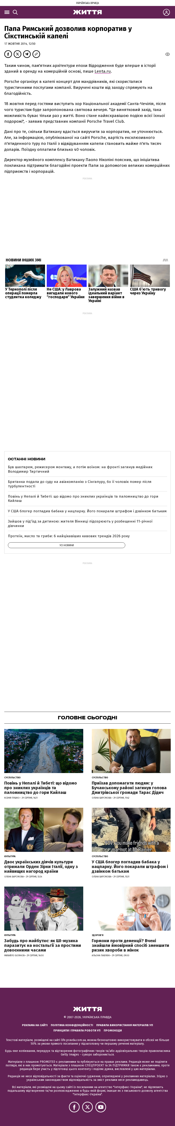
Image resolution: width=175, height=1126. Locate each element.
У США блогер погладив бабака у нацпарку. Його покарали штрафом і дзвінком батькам (87, 511)
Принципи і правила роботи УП (77, 1030)
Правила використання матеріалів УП (124, 1025)
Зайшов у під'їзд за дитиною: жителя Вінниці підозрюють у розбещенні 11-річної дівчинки (80, 523)
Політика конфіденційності (72, 1025)
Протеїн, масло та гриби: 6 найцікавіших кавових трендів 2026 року (69, 536)
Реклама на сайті (35, 1025)
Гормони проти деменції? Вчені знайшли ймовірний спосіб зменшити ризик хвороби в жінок (130, 945)
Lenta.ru (103, 71)
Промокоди (113, 1030)
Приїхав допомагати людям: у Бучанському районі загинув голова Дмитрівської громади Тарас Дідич (129, 787)
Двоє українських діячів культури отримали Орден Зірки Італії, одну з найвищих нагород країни (41, 866)
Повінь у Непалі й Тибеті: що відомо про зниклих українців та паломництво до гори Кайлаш (83, 498)
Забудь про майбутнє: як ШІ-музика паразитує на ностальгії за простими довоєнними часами (42, 945)
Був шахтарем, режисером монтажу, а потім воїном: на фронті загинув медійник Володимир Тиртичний (80, 469)
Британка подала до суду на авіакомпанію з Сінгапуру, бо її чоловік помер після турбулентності (79, 483)
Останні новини (26, 459)
